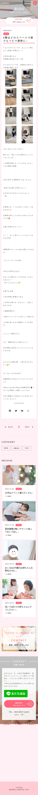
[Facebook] (10, 411)
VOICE (6, 448)
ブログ (6, 34)
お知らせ (16, 448)
